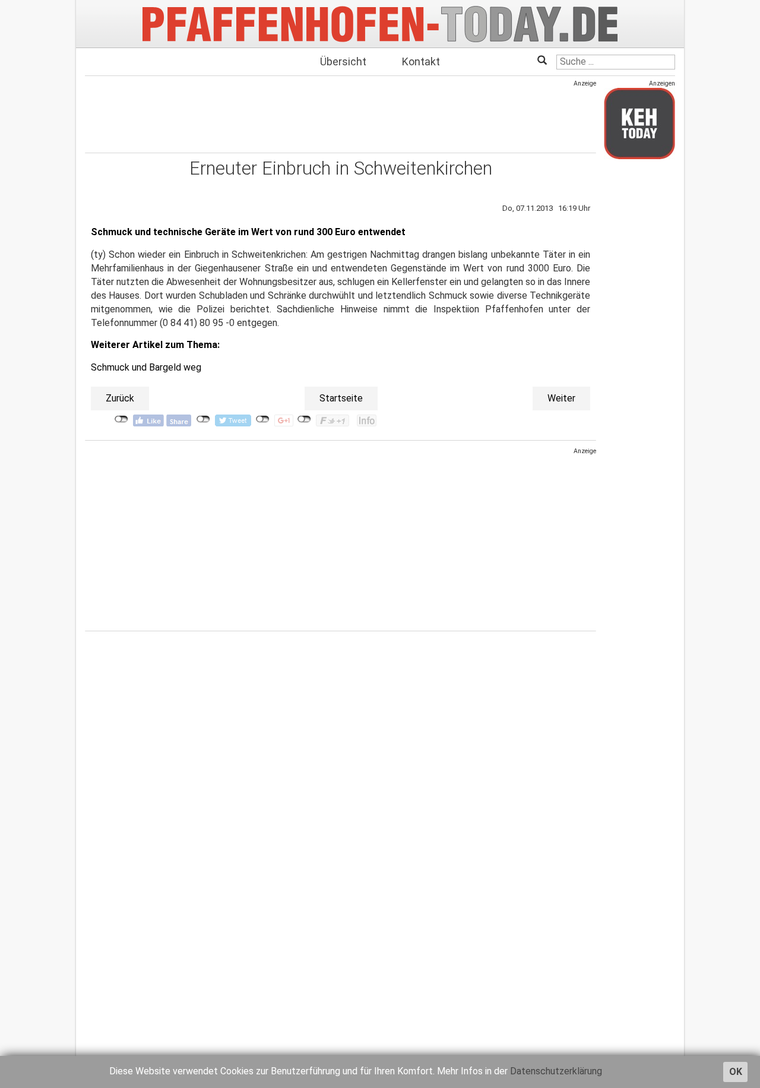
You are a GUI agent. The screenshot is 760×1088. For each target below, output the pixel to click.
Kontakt (421, 61)
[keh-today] (639, 123)
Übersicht (343, 61)
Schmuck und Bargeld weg (146, 367)
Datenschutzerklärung (556, 1071)
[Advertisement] (340, 114)
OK (735, 1071)
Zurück (120, 398)
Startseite (341, 398)
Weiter (561, 398)
